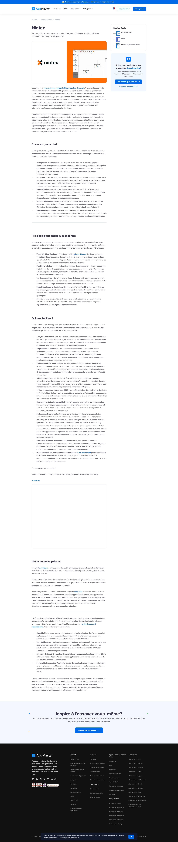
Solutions (73, 784)
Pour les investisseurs (97, 776)
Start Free (36, 480)
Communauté (94, 789)
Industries (73, 788)
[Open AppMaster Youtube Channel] (52, 779)
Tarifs (72, 796)
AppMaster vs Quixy (115, 824)
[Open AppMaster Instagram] (55, 779)
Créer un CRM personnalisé (137, 800)
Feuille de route (114, 778)
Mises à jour (74, 800)
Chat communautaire (96, 793)
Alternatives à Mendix (135, 784)
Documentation (95, 797)
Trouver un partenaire (97, 767)
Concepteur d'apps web (78, 776)
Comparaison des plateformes (76, 809)
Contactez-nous (95, 771)
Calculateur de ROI (115, 774)
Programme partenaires (97, 763)
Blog (110, 765)
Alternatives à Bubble (135, 763)
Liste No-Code (114, 782)
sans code (78, 592)
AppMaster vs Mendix (116, 820)
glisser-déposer (80, 254)
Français (141, 836)
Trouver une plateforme (116, 790)
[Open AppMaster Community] (33, 779)
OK (131, 837)
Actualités (112, 769)
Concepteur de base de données (77, 764)
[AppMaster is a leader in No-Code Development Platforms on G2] (33, 785)
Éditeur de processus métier (77, 770)
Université (112, 761)
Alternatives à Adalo (134, 792)
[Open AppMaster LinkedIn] (48, 779)
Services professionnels (97, 780)
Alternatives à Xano (134, 759)
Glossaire (112, 794)
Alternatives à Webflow (135, 788)
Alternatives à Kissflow (135, 767)
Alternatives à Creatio (135, 771)
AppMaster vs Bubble (116, 811)
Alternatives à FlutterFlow (136, 796)
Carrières (93, 759)
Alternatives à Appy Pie (135, 776)
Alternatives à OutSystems (136, 780)
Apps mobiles (74, 759)
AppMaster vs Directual (116, 815)
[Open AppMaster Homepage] (45, 755)
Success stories (75, 792)
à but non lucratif (84, 453)
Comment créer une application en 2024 (134, 805)
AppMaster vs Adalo (115, 803)
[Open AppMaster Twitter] (44, 779)
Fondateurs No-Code (116, 786)
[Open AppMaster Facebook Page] (41, 779)
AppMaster (43, 568)
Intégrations (74, 780)
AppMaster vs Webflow (116, 807)
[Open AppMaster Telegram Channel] (37, 779)
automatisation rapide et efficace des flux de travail (64, 88)
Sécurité (73, 804)
